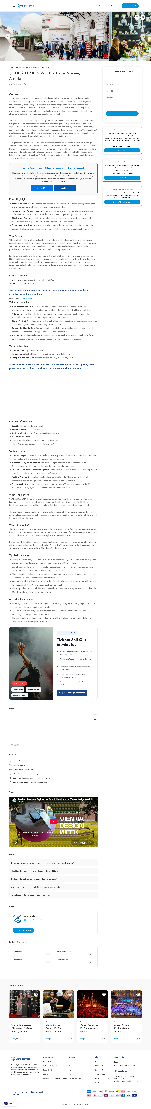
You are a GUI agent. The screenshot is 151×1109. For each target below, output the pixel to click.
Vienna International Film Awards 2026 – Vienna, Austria (21, 1028)
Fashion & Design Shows (41, 68)
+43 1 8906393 (19, 765)
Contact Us (41, 188)
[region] (53, 730)
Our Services (101, 6)
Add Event (132, 6)
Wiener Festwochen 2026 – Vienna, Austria (89, 1028)
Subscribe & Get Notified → (122, 178)
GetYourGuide (26, 298)
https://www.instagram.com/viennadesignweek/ (30, 782)
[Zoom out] (95, 719)
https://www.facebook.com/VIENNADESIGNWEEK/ (32, 778)
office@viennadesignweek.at (23, 769)
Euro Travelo (29, 916)
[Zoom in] (95, 716)
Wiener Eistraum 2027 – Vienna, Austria (122, 1028)
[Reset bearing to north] (95, 722)
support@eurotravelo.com (36, 920)
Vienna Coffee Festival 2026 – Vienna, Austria (53, 1028)
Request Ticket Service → (122, 202)
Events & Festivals (84, 6)
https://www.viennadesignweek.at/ (25, 774)
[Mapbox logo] (15, 745)
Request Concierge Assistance (72, 693)
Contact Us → (122, 150)
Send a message (25, 930)
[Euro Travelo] (26, 5)
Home (72, 6)
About (113, 6)
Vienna (11, 68)
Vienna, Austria (18, 761)
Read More (65, 188)
